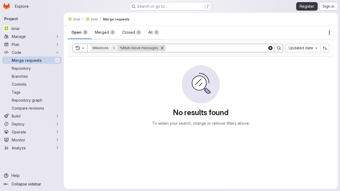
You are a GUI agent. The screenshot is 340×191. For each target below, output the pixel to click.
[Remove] (162, 48)
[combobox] (303, 48)
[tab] (79, 32)
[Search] (279, 48)
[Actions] (329, 32)
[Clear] (270, 48)
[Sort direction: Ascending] (325, 48)
